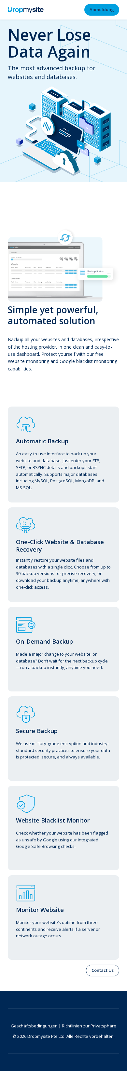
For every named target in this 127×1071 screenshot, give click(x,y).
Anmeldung (102, 9)
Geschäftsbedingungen (34, 1026)
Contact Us (103, 970)
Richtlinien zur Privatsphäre (89, 1026)
